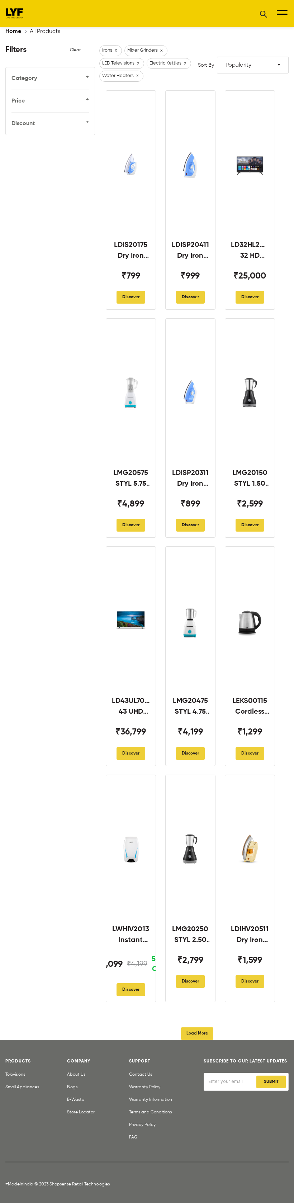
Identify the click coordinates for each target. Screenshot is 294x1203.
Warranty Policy (144, 1087)
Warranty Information (150, 1100)
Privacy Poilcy (142, 1125)
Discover (130, 297)
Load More (197, 1033)
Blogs (72, 1087)
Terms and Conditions (150, 1112)
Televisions (15, 1075)
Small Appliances (22, 1087)
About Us (76, 1075)
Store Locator (81, 1112)
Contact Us (140, 1075)
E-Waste (75, 1100)
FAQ (133, 1137)
